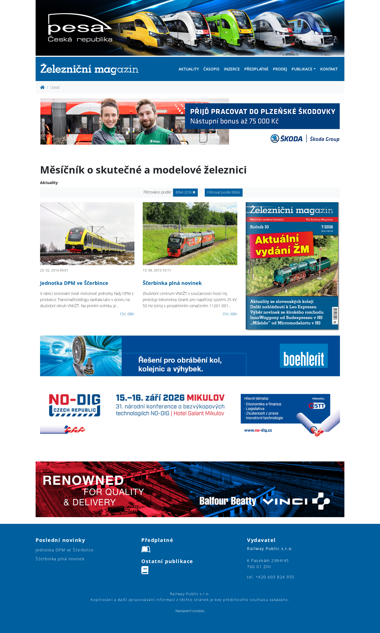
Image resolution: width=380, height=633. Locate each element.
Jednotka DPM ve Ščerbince (74, 283)
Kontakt (329, 69)
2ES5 (184, 192)
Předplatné (256, 69)
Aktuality (189, 69)
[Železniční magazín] (92, 69)
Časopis (211, 69)
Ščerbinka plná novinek (172, 283)
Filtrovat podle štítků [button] (223, 192)
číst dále (127, 313)
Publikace (302, 69)
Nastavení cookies (190, 610)
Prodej (280, 69)
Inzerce (232, 69)
